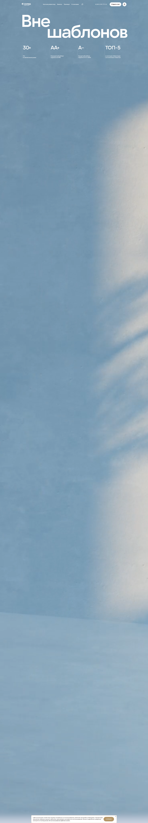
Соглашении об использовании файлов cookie (55, 820)
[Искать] (82, 4)
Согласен (109, 819)
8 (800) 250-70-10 (101, 4)
